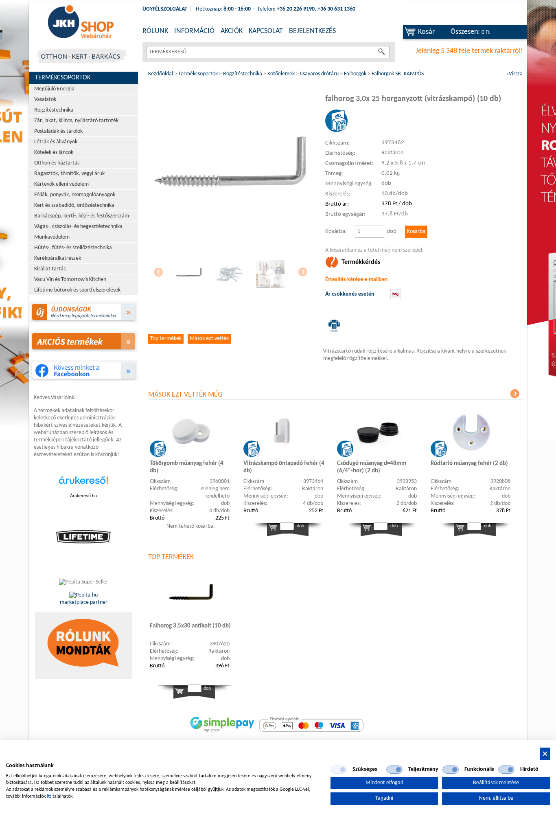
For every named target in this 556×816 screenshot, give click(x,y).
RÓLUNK (155, 31)
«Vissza (514, 74)
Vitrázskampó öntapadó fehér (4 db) (283, 467)
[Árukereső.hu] (83, 484)
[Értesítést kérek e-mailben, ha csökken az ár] (395, 298)
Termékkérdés (360, 262)
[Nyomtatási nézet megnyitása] (332, 326)
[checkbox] (339, 770)
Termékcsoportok (62, 78)
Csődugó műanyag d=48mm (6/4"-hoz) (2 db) (371, 467)
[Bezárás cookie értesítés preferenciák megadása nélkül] (545, 754)
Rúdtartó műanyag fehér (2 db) (469, 464)
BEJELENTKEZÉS (312, 31)
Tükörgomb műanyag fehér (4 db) (186, 467)
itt (49, 796)
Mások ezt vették (209, 339)
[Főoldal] (80, 22)
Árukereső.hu (83, 495)
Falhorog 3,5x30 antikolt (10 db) (190, 626)
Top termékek (166, 339)
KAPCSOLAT (266, 31)
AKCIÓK (232, 31)
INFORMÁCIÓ (194, 31)
